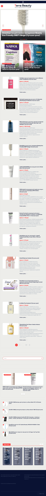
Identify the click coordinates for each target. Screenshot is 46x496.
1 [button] (20, 39)
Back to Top (42, 493)
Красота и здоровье (7, 63)
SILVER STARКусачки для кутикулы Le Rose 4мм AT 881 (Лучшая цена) (26, 409)
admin (5, 461)
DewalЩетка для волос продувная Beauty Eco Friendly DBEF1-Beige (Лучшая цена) (31, 146)
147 (26, 345)
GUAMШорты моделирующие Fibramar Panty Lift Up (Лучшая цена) (33, 66)
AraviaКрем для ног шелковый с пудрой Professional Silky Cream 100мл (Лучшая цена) (30, 237)
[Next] (24, 394)
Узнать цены (23, 92)
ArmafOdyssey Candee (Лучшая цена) (29, 258)
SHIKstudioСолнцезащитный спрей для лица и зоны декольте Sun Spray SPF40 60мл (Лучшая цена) (31, 190)
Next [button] (43, 25)
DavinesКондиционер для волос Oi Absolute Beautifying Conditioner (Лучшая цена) (31, 100)
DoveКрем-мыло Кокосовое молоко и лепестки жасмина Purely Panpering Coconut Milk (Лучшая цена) (31, 282)
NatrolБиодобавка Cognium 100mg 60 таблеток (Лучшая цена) (10, 67)
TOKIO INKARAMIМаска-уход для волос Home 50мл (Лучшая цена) (28, 453)
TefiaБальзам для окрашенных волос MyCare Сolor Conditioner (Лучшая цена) (31, 78)
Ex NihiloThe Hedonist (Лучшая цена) (29, 303)
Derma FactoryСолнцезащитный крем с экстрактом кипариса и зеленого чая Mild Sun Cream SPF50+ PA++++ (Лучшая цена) (31, 214)
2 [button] (21, 39)
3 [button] (22, 39)
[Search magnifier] (42, 358)
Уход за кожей (7, 374)
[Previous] (22, 394)
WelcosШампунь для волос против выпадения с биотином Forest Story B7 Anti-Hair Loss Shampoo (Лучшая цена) (31, 123)
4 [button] (23, 39)
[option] (23, 25)
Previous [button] (3, 25)
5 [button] (25, 39)
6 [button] (26, 39)
